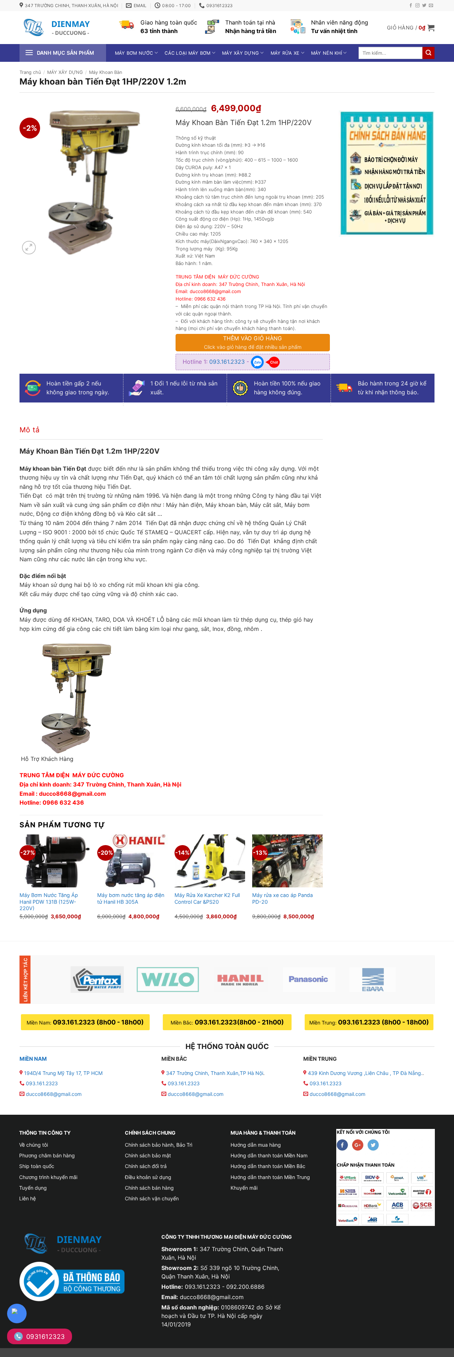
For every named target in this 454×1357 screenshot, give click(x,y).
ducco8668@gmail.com (54, 1094)
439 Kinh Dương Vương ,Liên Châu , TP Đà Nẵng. (364, 1073)
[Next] (322, 882)
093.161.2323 (228, 361)
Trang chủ (30, 72)
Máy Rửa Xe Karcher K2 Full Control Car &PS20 (207, 898)
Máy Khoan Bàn (105, 72)
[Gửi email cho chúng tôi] (431, 5)
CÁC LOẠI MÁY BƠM (187, 53)
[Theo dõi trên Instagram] (417, 5)
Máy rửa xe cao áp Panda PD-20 (282, 898)
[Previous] (20, 882)
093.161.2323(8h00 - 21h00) (239, 1022)
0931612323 (45, 1336)
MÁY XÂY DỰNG (65, 72)
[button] (410, 28)
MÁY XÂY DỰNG (240, 53)
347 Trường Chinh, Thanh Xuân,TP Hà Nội (214, 1073)
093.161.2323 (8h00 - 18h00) (98, 1022)
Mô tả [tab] (29, 430)
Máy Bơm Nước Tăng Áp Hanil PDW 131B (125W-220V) (49, 901)
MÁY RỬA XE (285, 53)
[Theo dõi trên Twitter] (424, 5)
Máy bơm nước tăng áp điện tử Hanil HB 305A (130, 898)
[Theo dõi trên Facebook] (411, 5)
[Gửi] (428, 53)
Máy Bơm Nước (134, 53)
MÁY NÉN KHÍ (326, 53)
